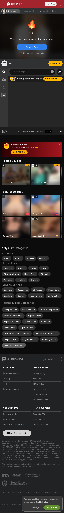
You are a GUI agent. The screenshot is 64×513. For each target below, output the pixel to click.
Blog (8, 379)
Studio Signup (9, 419)
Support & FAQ (39, 414)
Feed (54, 11)
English (50, 359)
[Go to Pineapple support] (5, 483)
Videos (29, 11)
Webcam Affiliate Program (14, 425)
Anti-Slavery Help (40, 400)
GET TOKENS (19, 152)
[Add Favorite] (4, 63)
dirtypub (7, 248)
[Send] (60, 72)
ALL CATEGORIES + (14, 345)
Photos (43, 11)
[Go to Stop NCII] (19, 483)
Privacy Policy (39, 374)
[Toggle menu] (3, 4)
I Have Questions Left (16, 433)
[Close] (59, 144)
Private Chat (51, 79)
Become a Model (10, 414)
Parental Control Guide (42, 394)
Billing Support (39, 419)
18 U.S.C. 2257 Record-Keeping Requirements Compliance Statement (31, 492)
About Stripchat (12, 374)
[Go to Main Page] (19, 4)
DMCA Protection (40, 425)
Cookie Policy (42, 502)
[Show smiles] (52, 72)
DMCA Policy (38, 384)
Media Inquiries (12, 389)
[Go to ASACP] (17, 475)
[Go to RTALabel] (6, 475)
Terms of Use (39, 379)
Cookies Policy (39, 389)
